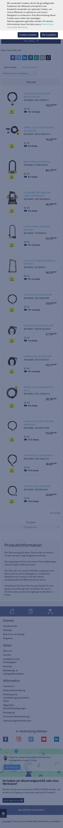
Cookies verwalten (28, 34)
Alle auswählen (49, 34)
